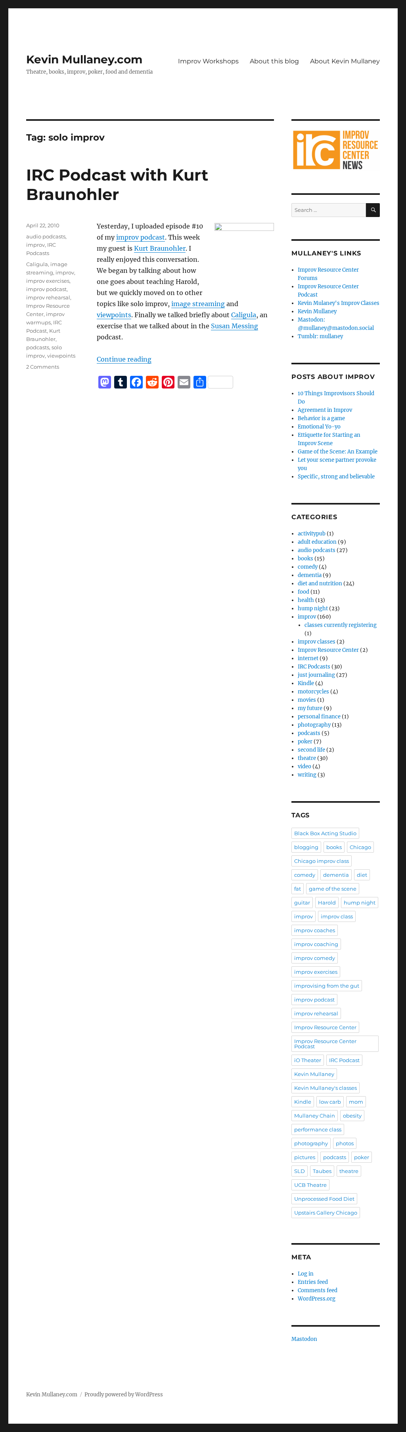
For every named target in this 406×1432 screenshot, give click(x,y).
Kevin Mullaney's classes (325, 1088)
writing (307, 774)
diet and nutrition (320, 583)
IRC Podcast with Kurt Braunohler (117, 184)
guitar (302, 902)
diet (362, 875)
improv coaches (314, 930)
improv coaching (316, 944)
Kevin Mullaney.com (84, 59)
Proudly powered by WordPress (123, 1394)
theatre (307, 758)
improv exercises (47, 281)
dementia (310, 575)
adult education (317, 542)
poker (305, 741)
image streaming (198, 304)
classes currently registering (340, 625)
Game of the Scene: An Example (337, 451)
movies (307, 700)
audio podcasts (45, 236)
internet (308, 658)
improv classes (316, 641)
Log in (306, 1273)
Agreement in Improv (325, 410)
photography (314, 725)
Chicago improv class (321, 861)
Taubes (322, 1171)
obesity (352, 1115)
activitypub (312, 533)
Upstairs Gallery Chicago (325, 1212)
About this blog (274, 61)
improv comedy (314, 958)
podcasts (37, 347)
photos (345, 1143)
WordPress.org (316, 1298)
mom (356, 1102)
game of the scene (332, 888)
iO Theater (307, 1060)
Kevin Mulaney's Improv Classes (338, 303)
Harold (327, 902)
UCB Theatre (310, 1185)
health (306, 600)
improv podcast (140, 237)
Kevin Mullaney (317, 311)
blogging (306, 847)
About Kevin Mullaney (345, 61)
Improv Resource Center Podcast (325, 1043)
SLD (299, 1171)
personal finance (319, 716)
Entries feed (313, 1282)
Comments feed (317, 1290)
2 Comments (42, 367)
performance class (317, 1129)
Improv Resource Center (328, 650)
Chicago (360, 847)
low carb (330, 1102)
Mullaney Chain (314, 1115)
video (304, 766)
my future (310, 708)
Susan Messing (234, 326)
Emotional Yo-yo (319, 426)
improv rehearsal (48, 297)
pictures (304, 1157)
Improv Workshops (208, 61)
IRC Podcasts (314, 666)
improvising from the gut (326, 986)
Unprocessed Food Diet (324, 1199)
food (303, 591)
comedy (308, 567)
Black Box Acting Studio (325, 833)
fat (297, 888)
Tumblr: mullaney (320, 336)
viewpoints (114, 315)
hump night (313, 608)
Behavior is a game (321, 418)
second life (311, 749)
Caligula (243, 315)
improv (35, 245)
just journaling (316, 675)
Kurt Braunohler (160, 248)
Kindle (306, 683)
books (305, 558)
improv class (337, 916)
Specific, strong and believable (336, 476)
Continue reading (124, 359)
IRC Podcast (344, 1060)
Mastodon (304, 1339)
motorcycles (313, 691)
